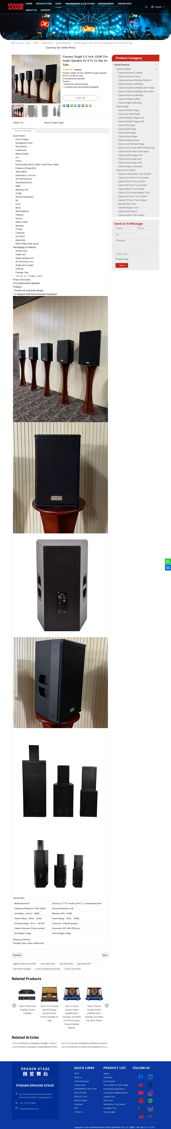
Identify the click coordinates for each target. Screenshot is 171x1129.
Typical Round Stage (127, 136)
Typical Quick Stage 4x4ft (130, 162)
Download (78, 1104)
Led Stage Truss (109, 1108)
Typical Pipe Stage (126, 125)
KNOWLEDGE (125, 3)
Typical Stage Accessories (130, 166)
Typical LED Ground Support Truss (134, 192)
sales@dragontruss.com (29, 1109)
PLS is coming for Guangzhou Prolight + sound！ (35, 1043)
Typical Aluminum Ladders (130, 73)
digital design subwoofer (24, 964)
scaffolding (107, 1077)
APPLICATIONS (106, 3)
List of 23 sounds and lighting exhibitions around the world (84, 1043)
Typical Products (121, 65)
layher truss (108, 1100)
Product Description (23, 130)
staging (106, 1074)
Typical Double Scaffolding (130, 84)
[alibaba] (150, 1117)
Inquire (79, 98)
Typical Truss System (126, 170)
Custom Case (79, 1085)
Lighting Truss (109, 1097)
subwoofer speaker (22, 969)
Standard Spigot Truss (128, 207)
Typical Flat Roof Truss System (132, 185)
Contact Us (78, 1112)
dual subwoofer (48, 964)
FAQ (76, 1108)
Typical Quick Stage (127, 129)
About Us (78, 1077)
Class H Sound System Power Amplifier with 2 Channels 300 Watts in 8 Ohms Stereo (71, 1013)
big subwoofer (84, 964)
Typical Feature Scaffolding (130, 95)
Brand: (47, 123)
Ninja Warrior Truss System (114, 1104)
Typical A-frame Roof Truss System (134, 174)
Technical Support (81, 1081)
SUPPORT (46, 10)
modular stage (109, 1112)
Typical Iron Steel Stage (129, 114)
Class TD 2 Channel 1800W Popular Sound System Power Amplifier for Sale (27, 1013)
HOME (29, 3)
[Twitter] (150, 1085)
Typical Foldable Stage (128, 110)
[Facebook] (141, 1077)
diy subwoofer (66, 964)
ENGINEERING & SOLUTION (80, 3)
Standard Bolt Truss (127, 204)
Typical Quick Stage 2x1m (130, 159)
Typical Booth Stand (127, 211)
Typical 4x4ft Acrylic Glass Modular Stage (137, 147)
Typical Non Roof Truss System (132, 196)
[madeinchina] (141, 1117)
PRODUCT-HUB (44, 3)
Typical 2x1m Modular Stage (131, 144)
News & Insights (80, 1100)
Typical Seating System (129, 140)
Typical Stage (122, 106)
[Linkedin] (150, 1077)
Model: (17, 123)
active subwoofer (73, 969)
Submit (122, 265)
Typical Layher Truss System (131, 215)
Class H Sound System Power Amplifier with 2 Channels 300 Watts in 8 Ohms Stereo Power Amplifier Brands (49, 1017)
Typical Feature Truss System (131, 181)
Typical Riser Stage (127, 133)
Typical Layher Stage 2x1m (130, 155)
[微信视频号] (150, 1109)
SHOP (58, 3)
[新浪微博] (141, 1085)
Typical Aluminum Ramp (129, 76)
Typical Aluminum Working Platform (134, 80)
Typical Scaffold (123, 69)
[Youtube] (141, 1093)
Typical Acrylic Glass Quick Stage (133, 151)
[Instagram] (150, 1093)
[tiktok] (141, 1109)
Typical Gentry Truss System (131, 189)
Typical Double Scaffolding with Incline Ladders (138, 91)
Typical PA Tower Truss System (132, 200)
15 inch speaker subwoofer (48, 969)
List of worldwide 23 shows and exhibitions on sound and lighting (84, 1047)
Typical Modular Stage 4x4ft (131, 118)
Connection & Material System (115, 1093)
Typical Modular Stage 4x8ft (131, 121)
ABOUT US (31, 10)
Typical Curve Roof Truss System (133, 177)
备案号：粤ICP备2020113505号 (142, 1127)
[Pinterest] (141, 1101)
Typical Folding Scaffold (129, 99)
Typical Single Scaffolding (130, 103)
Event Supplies (109, 1081)
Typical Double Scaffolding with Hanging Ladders (138, 88)
